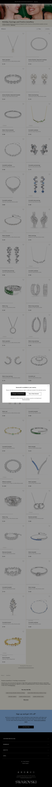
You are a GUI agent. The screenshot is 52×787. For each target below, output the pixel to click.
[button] (48, 385)
